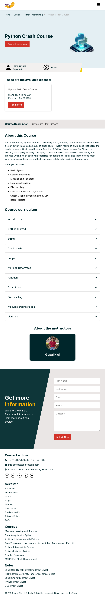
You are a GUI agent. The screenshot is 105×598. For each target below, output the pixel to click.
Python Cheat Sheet (15, 581)
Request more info (17, 44)
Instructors (51, 124)
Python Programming (33, 15)
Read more (16, 104)
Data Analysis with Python (18, 535)
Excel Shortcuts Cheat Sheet (20, 577)
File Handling (15, 297)
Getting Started (17, 229)
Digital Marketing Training (18, 551)
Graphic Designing (14, 555)
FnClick (73, 593)
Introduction (15, 219)
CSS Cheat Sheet (14, 585)
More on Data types (19, 267)
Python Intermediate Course (19, 547)
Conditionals (15, 248)
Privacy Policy (12, 516)
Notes (8, 496)
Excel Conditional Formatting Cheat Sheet (26, 570)
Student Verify (12, 512)
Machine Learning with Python (21, 531)
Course (17, 15)
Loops (11, 258)
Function (13, 277)
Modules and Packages (21, 306)
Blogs (8, 500)
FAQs (7, 520)
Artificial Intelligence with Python (22, 539)
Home (7, 15)
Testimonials (11, 492)
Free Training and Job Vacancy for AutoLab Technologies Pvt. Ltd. (40, 543)
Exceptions (14, 287)
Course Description (16, 124)
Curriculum (36, 124)
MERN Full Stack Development (21, 559)
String (11, 238)
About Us (10, 488)
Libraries (13, 316)
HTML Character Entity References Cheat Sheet (30, 574)
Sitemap (9, 504)
